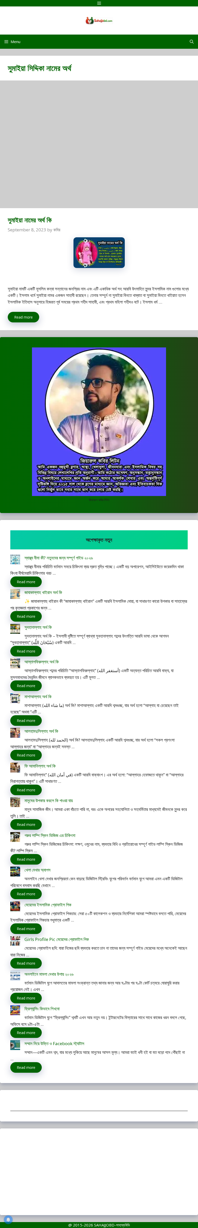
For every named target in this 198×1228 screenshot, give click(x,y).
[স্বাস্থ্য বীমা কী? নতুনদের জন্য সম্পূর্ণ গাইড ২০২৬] (15, 560)
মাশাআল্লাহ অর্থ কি (38, 697)
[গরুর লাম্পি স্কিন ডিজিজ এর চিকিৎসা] (15, 838)
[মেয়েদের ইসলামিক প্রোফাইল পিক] (15, 907)
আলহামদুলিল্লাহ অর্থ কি (41, 731)
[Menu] (99, 3)
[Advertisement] (99, 146)
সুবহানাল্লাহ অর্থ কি (38, 627)
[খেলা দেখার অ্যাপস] (15, 872)
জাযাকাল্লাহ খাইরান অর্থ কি (43, 592)
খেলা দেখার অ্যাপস (37, 870)
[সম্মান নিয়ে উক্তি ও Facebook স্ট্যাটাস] (15, 1046)
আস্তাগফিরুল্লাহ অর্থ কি (41, 662)
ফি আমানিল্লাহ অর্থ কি (40, 766)
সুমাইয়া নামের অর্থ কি (30, 219)
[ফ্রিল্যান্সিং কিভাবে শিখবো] (15, 1011)
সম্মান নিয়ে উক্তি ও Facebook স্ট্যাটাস (54, 1043)
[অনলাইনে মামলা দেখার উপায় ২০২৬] (15, 976)
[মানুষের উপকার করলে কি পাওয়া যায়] (15, 803)
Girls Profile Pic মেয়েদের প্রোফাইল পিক (56, 939)
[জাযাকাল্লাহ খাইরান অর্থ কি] (15, 595)
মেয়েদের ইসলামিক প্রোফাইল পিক (47, 905)
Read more (23, 317)
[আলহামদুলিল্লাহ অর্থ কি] (15, 733)
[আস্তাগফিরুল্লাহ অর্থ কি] (15, 664)
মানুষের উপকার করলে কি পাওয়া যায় (48, 800)
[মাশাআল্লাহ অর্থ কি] (15, 699)
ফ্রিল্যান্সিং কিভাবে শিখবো (42, 1009)
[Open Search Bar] (191, 42)
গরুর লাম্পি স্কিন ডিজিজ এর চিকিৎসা (49, 835)
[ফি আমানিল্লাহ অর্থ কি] (15, 768)
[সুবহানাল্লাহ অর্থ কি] (15, 630)
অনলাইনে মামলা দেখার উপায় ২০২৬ (48, 974)
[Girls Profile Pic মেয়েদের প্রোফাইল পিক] (15, 942)
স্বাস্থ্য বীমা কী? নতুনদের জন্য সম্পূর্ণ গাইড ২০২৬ (58, 558)
